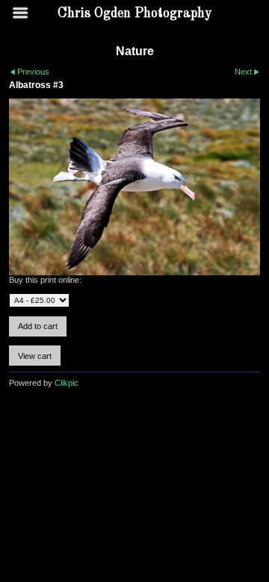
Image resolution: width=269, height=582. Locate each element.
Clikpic (66, 382)
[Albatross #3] (134, 186)
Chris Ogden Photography (135, 13)
